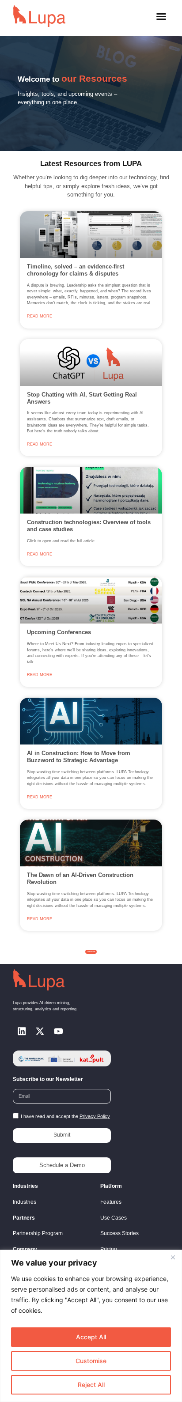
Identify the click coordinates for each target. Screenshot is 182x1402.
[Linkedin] (22, 1031)
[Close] (172, 1257)
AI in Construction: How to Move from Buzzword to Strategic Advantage (78, 756)
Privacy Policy (95, 1116)
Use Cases (113, 1218)
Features (110, 1202)
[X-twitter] (40, 1031)
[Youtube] (58, 1031)
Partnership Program (38, 1233)
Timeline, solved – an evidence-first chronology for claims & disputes (75, 270)
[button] (161, 16)
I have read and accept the (65, 1116)
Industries (24, 1202)
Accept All (91, 1337)
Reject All (91, 1384)
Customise (91, 1360)
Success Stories (119, 1233)
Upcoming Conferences (59, 632)
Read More (39, 316)
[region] (91, 1326)
